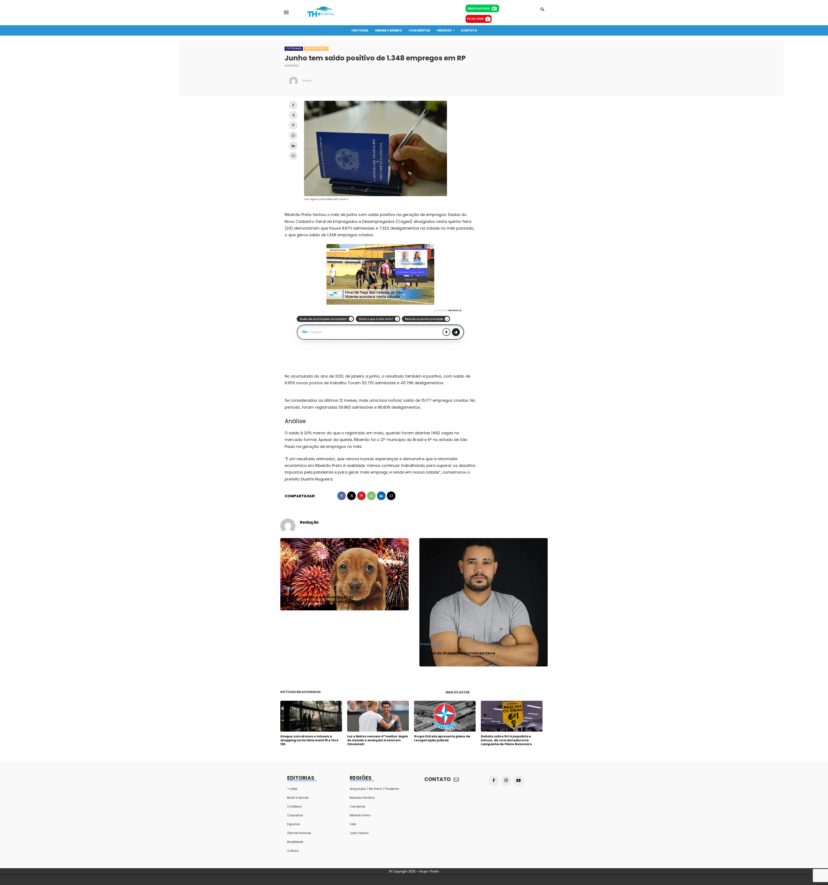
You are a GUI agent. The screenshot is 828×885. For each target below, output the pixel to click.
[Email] (293, 155)
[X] (293, 115)
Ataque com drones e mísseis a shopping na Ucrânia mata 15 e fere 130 (309, 740)
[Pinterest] (293, 125)
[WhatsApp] (293, 135)
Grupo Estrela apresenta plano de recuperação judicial (442, 738)
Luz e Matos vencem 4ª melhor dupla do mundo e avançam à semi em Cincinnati (377, 740)
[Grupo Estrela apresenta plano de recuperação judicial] (445, 716)
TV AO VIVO (475, 18)
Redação (307, 80)
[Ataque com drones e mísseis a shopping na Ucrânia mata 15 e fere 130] (311, 716)
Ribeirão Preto (316, 48)
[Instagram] (506, 781)
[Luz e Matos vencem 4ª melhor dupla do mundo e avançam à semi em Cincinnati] (378, 716)
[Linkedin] (293, 145)
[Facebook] (293, 105)
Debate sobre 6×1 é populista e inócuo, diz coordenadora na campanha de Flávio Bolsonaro (506, 740)
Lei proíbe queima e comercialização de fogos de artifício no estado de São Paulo (319, 599)
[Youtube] (518, 781)
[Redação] (293, 81)
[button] (542, 10)
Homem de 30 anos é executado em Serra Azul (459, 655)
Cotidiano (294, 48)
